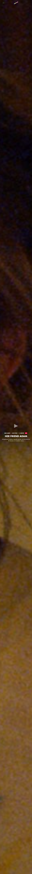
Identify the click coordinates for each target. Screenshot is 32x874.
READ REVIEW (16, 442)
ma (26, 433)
